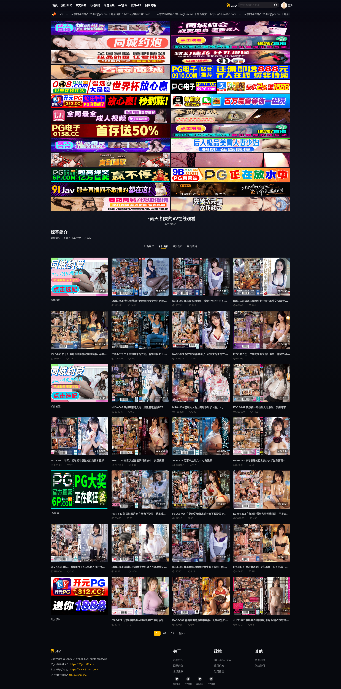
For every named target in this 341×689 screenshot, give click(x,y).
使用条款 (219, 665)
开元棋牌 (56, 619)
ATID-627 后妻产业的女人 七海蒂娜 (192, 460)
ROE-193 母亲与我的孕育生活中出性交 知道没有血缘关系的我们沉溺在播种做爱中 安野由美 (284, 301)
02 (164, 633)
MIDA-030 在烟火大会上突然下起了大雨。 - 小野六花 (202, 407)
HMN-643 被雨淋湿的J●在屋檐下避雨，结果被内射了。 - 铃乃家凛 (148, 513)
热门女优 (66, 5)
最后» (181, 633)
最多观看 (178, 246)
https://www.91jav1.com (84, 669)
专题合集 (109, 5)
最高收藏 (192, 246)
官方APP (136, 5)
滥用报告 (219, 671)
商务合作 (178, 659)
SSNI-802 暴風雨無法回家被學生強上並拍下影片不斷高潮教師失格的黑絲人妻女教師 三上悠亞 (224, 567)
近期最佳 (149, 246)
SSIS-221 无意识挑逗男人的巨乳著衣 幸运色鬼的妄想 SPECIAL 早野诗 (151, 620)
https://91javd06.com (82, 664)
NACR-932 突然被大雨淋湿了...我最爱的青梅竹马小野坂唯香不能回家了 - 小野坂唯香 (219, 354)
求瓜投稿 (178, 671)
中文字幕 (80, 5)
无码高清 (95, 5)
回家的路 (150, 5)
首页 (55, 5)
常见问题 (260, 659)
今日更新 (163, 246)
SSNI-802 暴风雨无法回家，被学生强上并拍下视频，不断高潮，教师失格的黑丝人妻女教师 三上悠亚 (228, 301)
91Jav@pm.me (78, 674)
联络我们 (260, 665)
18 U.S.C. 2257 (222, 659)
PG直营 (55, 512)
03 (172, 633)
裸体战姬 (56, 299)
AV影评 (122, 5)
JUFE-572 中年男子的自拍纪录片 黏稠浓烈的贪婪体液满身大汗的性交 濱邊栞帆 (277, 620)
